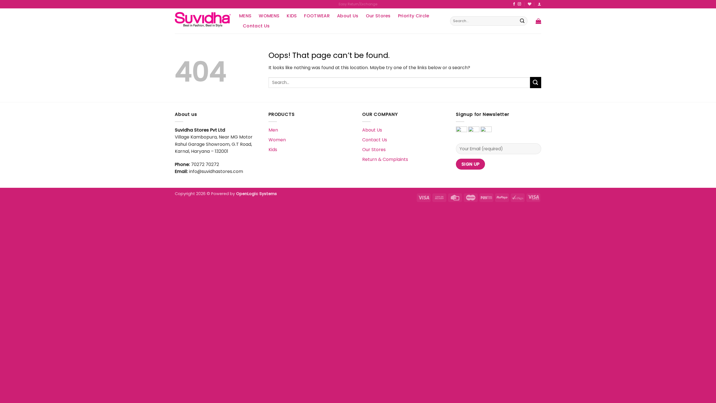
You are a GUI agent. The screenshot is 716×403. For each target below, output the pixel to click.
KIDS (292, 16)
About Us (348, 16)
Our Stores (378, 16)
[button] (538, 21)
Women (277, 140)
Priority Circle (413, 16)
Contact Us (256, 26)
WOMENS (269, 16)
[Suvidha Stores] (203, 20)
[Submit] (522, 21)
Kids (272, 149)
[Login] (539, 4)
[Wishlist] (529, 4)
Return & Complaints (385, 159)
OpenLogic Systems (256, 193)
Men (273, 130)
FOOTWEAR (317, 16)
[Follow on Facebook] (514, 4)
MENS (245, 16)
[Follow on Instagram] (519, 4)
